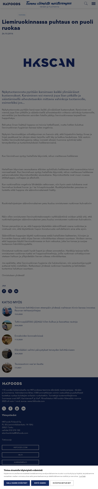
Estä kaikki (40, 483)
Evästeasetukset (62, 483)
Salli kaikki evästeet (16, 483)
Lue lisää (82, 476)
